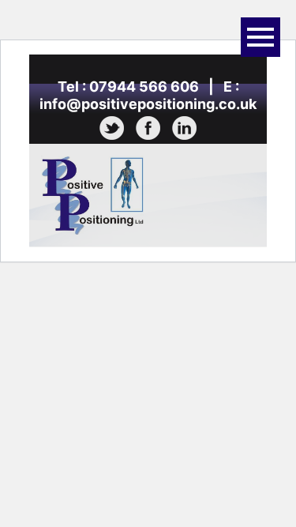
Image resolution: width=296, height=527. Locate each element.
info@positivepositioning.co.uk (148, 104)
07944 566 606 (144, 86)
